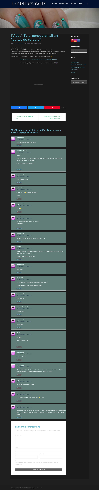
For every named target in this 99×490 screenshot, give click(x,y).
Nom (16, 447)
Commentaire (19, 435)
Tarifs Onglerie (54, 3)
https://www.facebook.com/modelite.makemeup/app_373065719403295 (38, 59)
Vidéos (80, 3)
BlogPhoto (73, 3)
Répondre (18, 145)
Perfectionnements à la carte (78, 64)
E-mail (16, 454)
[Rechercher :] (79, 51)
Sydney (40, 487)
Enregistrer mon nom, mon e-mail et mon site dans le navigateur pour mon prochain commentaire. (36, 463)
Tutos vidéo (37, 43)
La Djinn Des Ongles (18, 43)
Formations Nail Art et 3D (77, 67)
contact (82, 4)
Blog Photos (74, 69)
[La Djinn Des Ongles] (29, 4)
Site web (42, 454)
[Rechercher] (87, 4)
